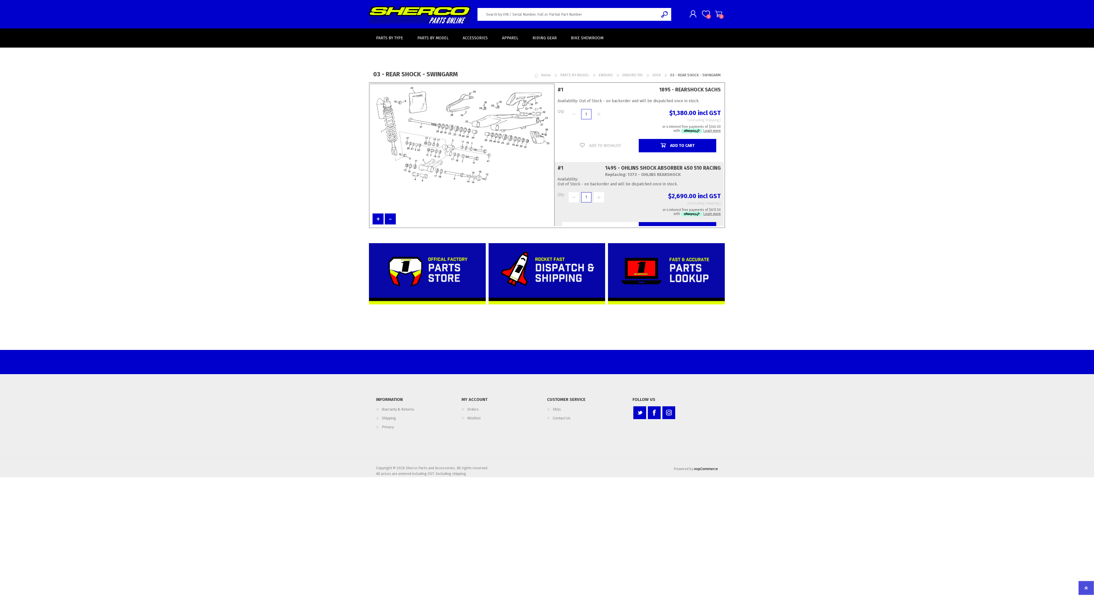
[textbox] (568, 14)
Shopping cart (718, 14)
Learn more (712, 131)
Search (664, 14)
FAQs (557, 409)
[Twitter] (639, 412)
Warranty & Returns (398, 409)
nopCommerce (706, 469)
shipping (712, 120)
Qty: (561, 111)
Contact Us (562, 418)
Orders (473, 409)
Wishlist (474, 418)
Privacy (388, 427)
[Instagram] (668, 412)
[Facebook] (654, 412)
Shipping (389, 418)
